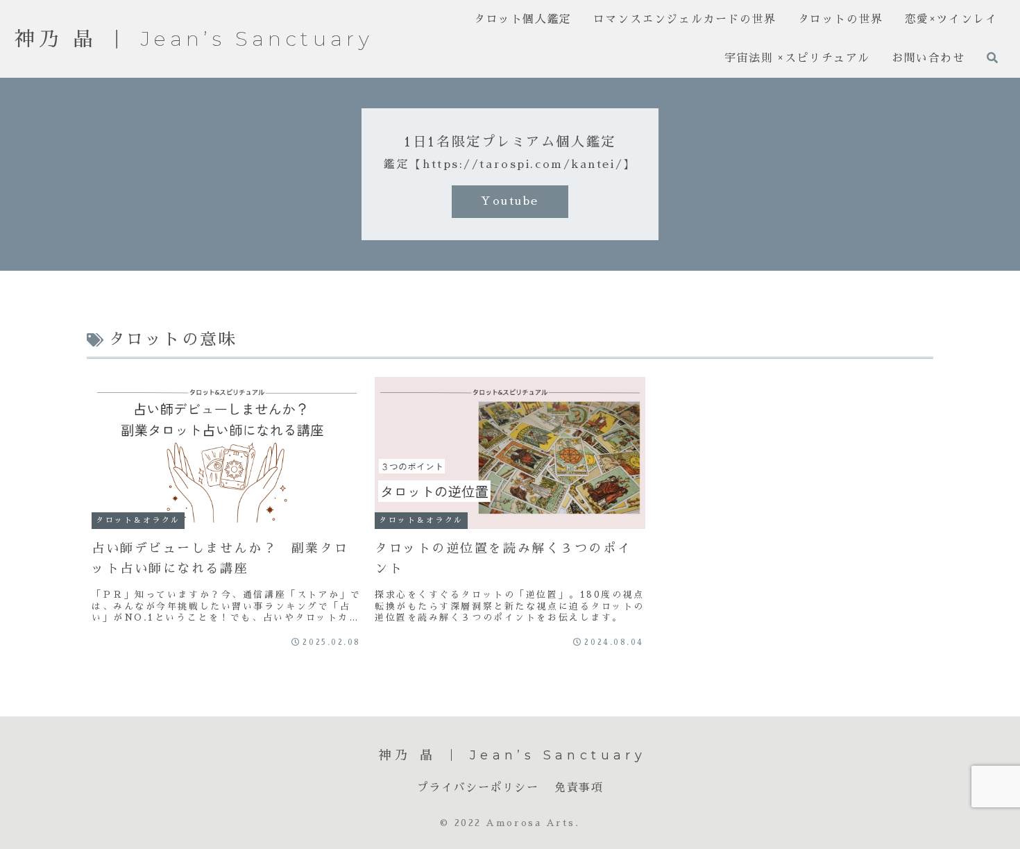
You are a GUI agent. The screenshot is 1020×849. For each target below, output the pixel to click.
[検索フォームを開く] (992, 58)
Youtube (510, 201)
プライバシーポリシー (478, 787)
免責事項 (578, 787)
